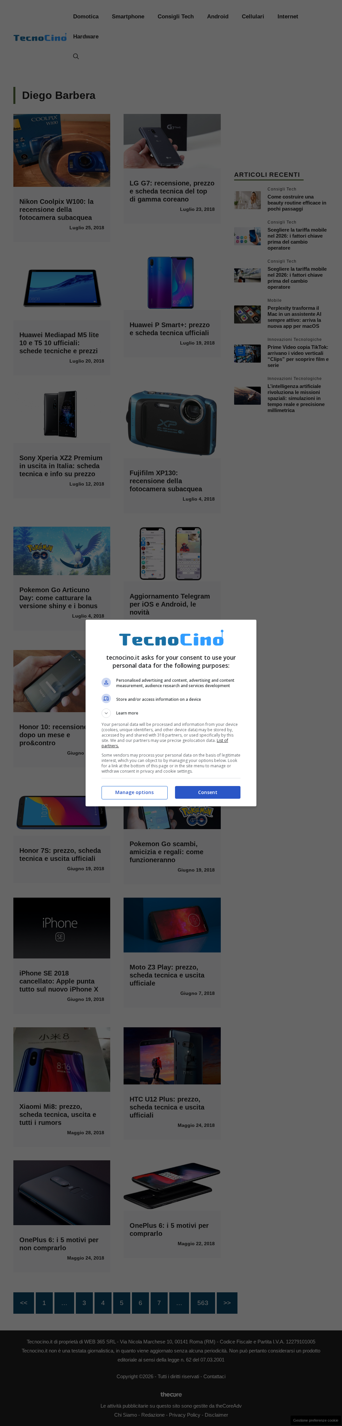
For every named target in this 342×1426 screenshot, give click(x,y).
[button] (171, 713)
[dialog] (171, 713)
